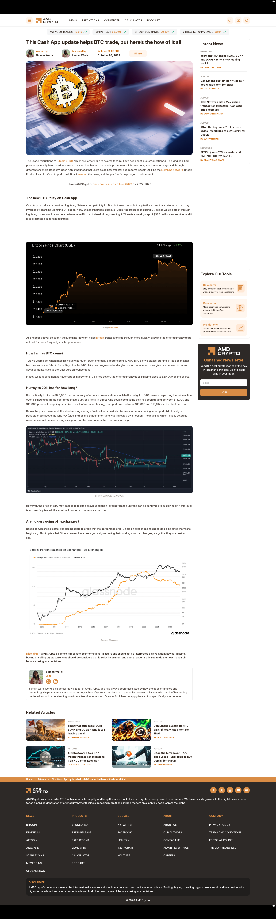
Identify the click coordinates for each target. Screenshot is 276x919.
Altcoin (158, 721)
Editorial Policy (221, 840)
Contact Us (171, 840)
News (73, 20)
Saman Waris (44, 55)
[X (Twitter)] (48, 681)
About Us (170, 824)
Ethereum (33, 832)
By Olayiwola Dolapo (212, 160)
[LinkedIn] (55, 681)
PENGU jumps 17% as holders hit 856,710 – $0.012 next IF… (220, 154)
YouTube (124, 855)
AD (271, 1)
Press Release (81, 832)
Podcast (153, 20)
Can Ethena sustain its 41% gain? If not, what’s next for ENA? (171, 729)
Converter (112, 20)
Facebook (125, 832)
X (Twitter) (126, 824)
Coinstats (113, 328)
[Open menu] (29, 20)
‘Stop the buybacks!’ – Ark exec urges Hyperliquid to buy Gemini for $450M (173, 756)
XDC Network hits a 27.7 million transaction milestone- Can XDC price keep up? (87, 756)
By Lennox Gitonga (78, 737)
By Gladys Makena (164, 737)
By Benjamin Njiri (163, 764)
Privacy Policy (219, 824)
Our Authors (172, 832)
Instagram (125, 847)
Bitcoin (31, 824)
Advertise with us (176, 847)
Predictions (90, 20)
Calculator (133, 20)
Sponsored (80, 824)
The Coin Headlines (222, 847)
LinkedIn (123, 840)
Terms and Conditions (225, 832)
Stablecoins (35, 855)
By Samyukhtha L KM (79, 764)
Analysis (32, 847)
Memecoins (74, 721)
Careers (169, 855)
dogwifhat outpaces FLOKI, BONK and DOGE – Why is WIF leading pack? (87, 729)
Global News (35, 870)
